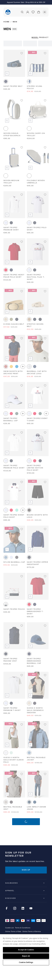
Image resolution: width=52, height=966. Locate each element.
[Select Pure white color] (5, 752)
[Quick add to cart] (7, 73)
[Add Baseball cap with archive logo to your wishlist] (45, 338)
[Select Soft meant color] (11, 752)
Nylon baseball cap (14, 562)
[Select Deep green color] (11, 319)
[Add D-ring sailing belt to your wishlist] (22, 291)
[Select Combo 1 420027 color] (5, 604)
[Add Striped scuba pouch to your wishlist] (45, 53)
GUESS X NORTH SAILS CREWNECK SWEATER (35, 710)
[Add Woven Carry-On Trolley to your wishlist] (45, 100)
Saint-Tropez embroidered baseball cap (34, 661)
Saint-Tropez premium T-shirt (12, 709)
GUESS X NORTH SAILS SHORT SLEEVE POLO (13, 759)
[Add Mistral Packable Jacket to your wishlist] (45, 725)
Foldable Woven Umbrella (36, 181)
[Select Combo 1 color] (5, 128)
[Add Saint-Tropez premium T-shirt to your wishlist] (22, 675)
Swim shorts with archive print (13, 372)
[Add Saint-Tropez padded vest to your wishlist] (22, 626)
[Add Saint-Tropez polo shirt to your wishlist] (45, 195)
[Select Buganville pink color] (11, 413)
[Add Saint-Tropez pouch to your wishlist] (22, 576)
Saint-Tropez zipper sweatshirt (37, 563)
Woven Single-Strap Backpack (11, 134)
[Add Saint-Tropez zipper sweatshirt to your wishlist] (45, 529)
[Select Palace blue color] (16, 366)
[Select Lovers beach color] (29, 703)
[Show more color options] (23, 366)
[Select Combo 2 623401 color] (40, 319)
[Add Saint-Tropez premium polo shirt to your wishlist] (22, 433)
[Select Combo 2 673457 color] (34, 802)
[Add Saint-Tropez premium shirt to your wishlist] (22, 195)
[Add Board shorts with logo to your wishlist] (45, 482)
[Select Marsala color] (5, 366)
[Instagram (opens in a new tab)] (14, 908)
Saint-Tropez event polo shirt (13, 516)
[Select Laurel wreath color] (16, 413)
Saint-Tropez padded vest (10, 660)
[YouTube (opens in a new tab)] (30, 908)
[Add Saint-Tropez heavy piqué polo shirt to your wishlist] (22, 242)
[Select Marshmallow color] (29, 366)
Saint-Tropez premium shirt (11, 228)
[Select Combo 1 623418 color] (29, 81)
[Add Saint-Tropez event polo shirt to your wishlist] (22, 482)
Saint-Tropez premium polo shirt (14, 467)
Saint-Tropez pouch (14, 609)
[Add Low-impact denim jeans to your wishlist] (45, 774)
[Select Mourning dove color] (5, 802)
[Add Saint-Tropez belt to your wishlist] (22, 53)
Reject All (26, 956)
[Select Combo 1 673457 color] (29, 802)
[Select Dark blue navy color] (34, 703)
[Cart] (38, 12)
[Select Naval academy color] (5, 81)
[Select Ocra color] (11, 366)
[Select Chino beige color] (5, 319)
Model (35, 37)
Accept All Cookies (26, 950)
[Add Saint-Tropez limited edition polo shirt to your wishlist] (45, 433)
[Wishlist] (33, 12)
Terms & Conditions (22, 928)
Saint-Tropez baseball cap (10, 419)
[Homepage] (8, 12)
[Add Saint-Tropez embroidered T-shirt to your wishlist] (45, 576)
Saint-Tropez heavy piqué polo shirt (14, 276)
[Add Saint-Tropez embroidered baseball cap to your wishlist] (45, 626)
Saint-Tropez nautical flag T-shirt (36, 277)
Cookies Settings (26, 962)
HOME (6, 22)
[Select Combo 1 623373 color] (34, 366)
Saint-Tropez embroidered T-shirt (35, 611)
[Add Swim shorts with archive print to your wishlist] (22, 338)
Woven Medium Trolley (11, 181)
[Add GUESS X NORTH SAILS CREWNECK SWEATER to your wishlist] (45, 675)
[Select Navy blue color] (11, 222)
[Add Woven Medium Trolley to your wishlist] (22, 147)
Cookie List (9, 928)
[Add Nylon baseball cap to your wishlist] (22, 529)
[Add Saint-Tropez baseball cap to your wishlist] (22, 385)
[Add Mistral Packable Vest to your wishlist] (22, 774)
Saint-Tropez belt (13, 86)
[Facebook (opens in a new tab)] (6, 908)
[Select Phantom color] (16, 557)
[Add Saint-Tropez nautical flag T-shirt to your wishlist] (45, 242)
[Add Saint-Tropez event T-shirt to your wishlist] (45, 385)
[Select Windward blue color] (5, 557)
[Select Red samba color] (5, 270)
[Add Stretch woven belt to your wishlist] (45, 291)
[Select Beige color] (29, 319)
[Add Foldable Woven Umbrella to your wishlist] (45, 147)
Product (44, 37)
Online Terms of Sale (13, 931)
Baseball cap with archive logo (37, 372)
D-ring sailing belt (13, 324)
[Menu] (44, 12)
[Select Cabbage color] (16, 510)
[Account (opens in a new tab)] (27, 12)
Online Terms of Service (31, 931)
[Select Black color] (29, 510)
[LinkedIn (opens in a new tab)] (22, 908)
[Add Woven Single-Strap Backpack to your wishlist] (22, 100)
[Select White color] (5, 222)
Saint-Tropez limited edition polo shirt (35, 468)
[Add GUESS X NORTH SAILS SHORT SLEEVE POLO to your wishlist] (22, 725)
